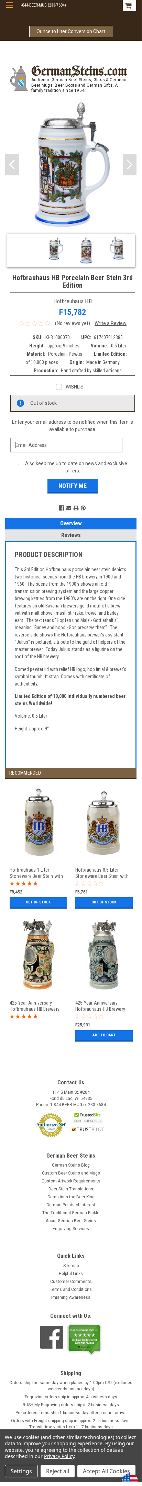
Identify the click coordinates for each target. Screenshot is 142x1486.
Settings (21, 1471)
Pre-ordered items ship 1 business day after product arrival (71, 1412)
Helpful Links (71, 1273)
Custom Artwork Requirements (71, 1181)
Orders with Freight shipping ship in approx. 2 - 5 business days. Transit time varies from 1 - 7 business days (71, 1423)
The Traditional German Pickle (70, 1212)
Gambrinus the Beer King (71, 1197)
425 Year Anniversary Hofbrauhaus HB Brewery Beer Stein (35, 1006)
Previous (12, 164)
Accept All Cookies (106, 1471)
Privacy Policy (59, 1456)
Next (129, 164)
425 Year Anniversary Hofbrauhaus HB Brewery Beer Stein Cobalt (100, 1006)
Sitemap (71, 1265)
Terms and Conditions (71, 1289)
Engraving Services (71, 1228)
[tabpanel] (38, 850)
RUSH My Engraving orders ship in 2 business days (71, 1404)
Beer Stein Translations (70, 1189)
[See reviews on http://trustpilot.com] (84, 1339)
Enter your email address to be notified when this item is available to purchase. (72, 425)
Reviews (71, 535)
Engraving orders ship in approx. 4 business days (71, 1396)
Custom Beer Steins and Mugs (71, 1173)
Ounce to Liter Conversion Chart (70, 31)
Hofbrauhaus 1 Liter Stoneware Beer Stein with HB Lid (36, 873)
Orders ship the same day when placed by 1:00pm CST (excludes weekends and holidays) (70, 1385)
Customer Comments (70, 1281)
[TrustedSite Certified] (88, 1117)
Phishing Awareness (70, 1297)
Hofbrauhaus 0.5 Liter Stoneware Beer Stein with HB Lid (102, 873)
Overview (71, 523)
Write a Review (111, 323)
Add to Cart (104, 1035)
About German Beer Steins (71, 1220)
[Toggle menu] (9, 9)
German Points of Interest (70, 1204)
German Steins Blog (71, 1165)
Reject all (57, 1471)
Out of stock (38, 902)
